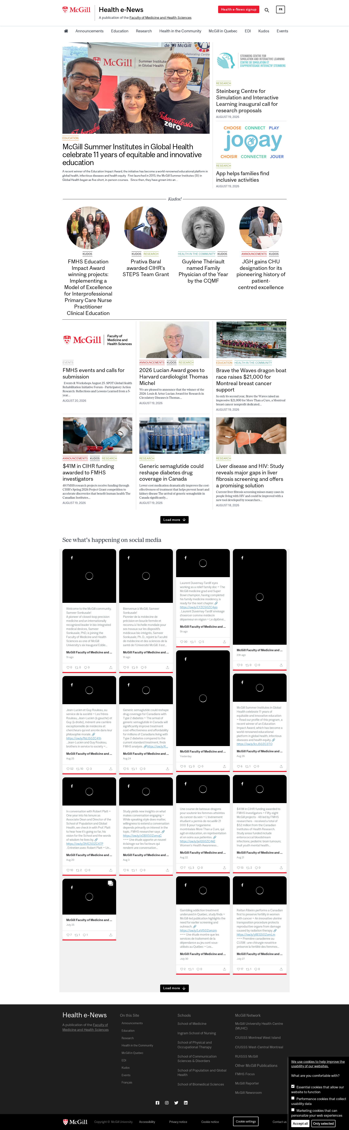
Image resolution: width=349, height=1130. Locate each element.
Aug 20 (70, 859)
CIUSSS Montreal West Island (258, 1038)
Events (282, 31)
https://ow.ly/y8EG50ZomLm (256, 934)
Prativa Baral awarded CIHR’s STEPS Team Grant (146, 268)
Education (119, 31)
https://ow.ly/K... (157, 746)
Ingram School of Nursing (197, 1033)
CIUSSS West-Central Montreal (259, 1047)
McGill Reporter (247, 1083)
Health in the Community (180, 31)
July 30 (184, 958)
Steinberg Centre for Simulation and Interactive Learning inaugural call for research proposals (247, 100)
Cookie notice (210, 1122)
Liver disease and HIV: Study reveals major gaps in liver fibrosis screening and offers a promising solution (250, 476)
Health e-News (121, 9)
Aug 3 (126, 859)
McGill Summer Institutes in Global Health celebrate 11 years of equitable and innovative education (131, 154)
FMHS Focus (245, 1074)
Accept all (300, 1124)
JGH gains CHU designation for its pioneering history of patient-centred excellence (261, 274)
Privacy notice (178, 1122)
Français (127, 1082)
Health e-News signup (238, 9)
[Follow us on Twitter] (176, 1103)
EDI (248, 31)
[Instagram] (167, 1103)
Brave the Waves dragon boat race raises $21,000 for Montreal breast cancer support (251, 380)
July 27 (241, 958)
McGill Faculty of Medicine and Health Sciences (89, 652)
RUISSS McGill (246, 1056)
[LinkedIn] (186, 1103)
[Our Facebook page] (157, 1103)
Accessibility (147, 1122)
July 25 (70, 924)
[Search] (267, 11)
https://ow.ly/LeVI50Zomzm (198, 930)
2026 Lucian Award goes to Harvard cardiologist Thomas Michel (173, 376)
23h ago (241, 654)
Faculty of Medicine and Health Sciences (160, 18)
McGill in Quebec (223, 31)
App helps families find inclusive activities (242, 176)
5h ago (184, 631)
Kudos (263, 31)
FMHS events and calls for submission (94, 373)
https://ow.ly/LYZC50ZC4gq (198, 607)
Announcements (90, 31)
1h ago (70, 657)
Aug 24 (127, 758)
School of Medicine (192, 1024)
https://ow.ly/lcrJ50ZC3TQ (254, 744)
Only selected (323, 1124)
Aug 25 (70, 758)
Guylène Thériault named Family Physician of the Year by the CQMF (203, 271)
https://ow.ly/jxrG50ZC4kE (197, 841)
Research (144, 31)
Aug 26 (241, 756)
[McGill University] (78, 9)
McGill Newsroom (248, 1093)
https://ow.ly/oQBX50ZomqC (142, 835)
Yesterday (185, 756)
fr (280, 9)
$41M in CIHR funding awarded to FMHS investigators (88, 472)
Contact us (280, 1122)
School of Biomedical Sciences (201, 1084)
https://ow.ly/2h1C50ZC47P (84, 843)
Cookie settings (246, 1121)
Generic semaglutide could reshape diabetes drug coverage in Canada (171, 472)
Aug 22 (184, 857)
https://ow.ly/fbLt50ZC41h (83, 738)
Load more (171, 520)
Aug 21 (240, 857)
